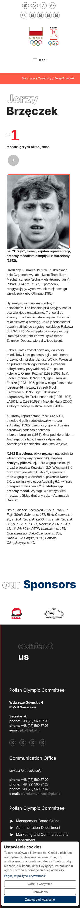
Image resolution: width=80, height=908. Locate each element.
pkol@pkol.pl (30, 730)
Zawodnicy (44, 78)
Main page (28, 78)
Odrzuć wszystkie (40, 884)
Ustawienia (40, 892)
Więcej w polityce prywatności (25, 876)
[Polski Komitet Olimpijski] (43, 36)
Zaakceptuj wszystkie (40, 899)
